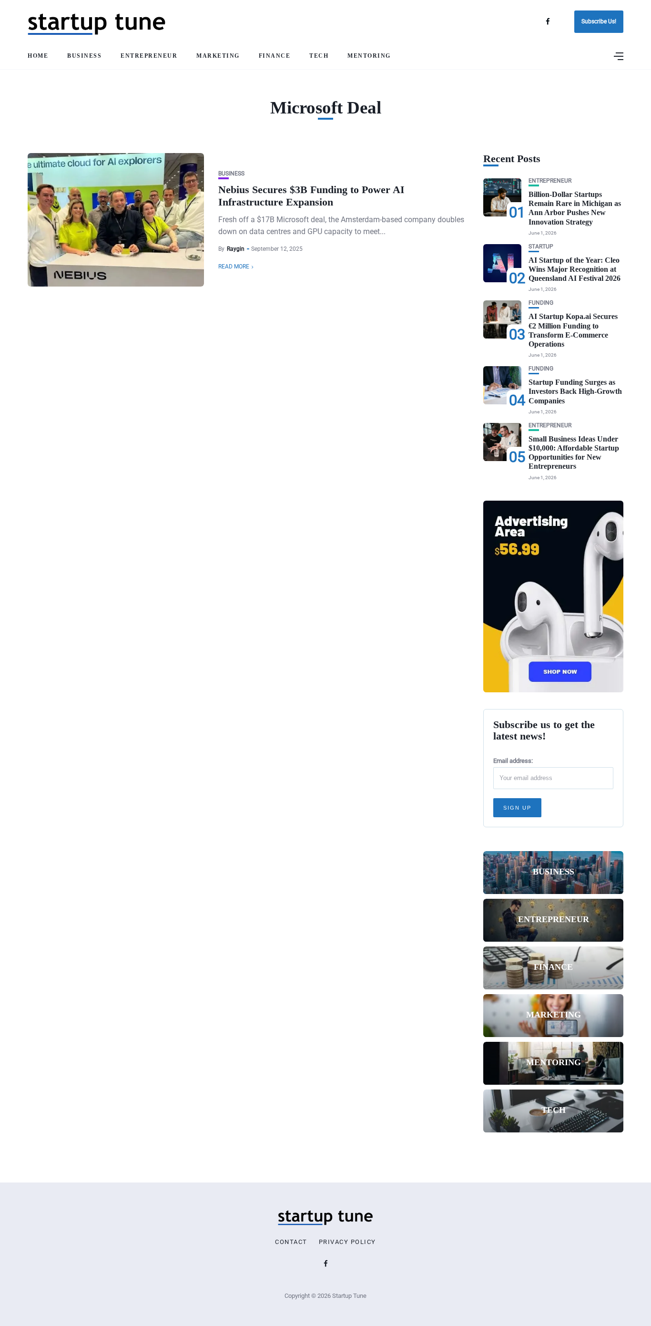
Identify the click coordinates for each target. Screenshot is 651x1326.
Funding (541, 303)
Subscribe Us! (598, 21)
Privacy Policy (347, 1242)
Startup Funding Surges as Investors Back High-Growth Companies (575, 391)
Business (84, 55)
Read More (233, 266)
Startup (541, 246)
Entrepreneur (149, 55)
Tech (318, 55)
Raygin (235, 249)
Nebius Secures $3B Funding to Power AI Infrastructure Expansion (311, 196)
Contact (291, 1242)
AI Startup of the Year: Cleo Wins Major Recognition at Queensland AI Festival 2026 (574, 269)
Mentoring (369, 55)
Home (38, 55)
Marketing (218, 55)
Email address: (513, 760)
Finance (275, 55)
